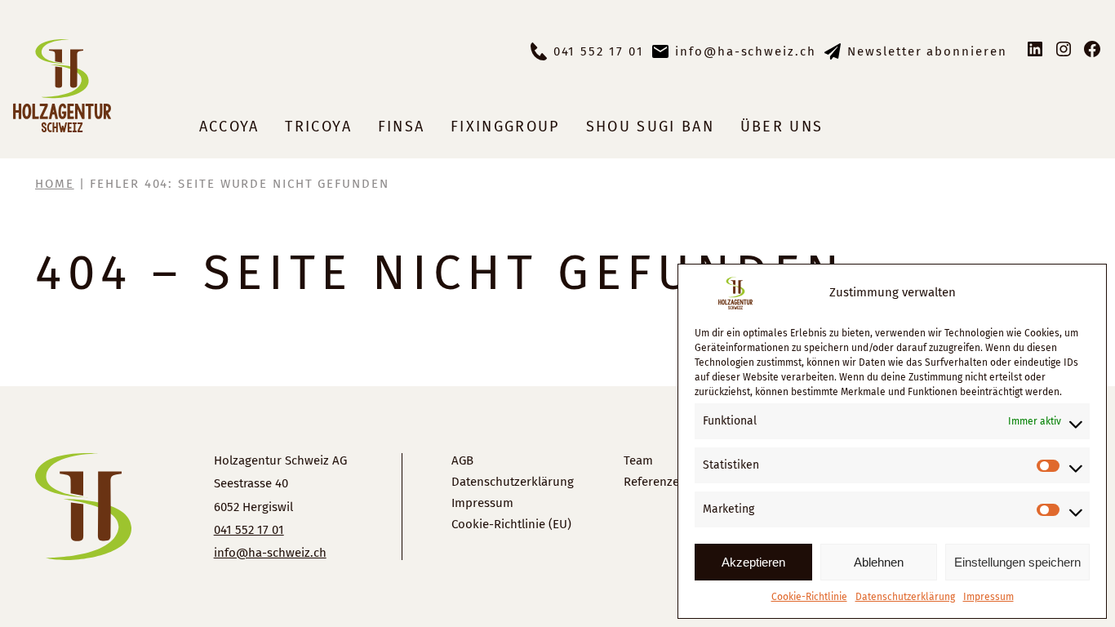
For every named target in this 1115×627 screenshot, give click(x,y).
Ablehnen (879, 562)
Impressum (988, 597)
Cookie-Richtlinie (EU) (511, 524)
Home (54, 183)
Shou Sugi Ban (650, 127)
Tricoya (318, 127)
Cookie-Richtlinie (809, 597)
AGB (462, 460)
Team (638, 460)
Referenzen (655, 481)
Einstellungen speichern (1017, 562)
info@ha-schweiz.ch (745, 51)
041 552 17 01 (598, 51)
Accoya (229, 127)
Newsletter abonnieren (927, 51)
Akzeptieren (753, 562)
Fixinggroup (505, 127)
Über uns (782, 127)
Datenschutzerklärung (905, 597)
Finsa (401, 127)
